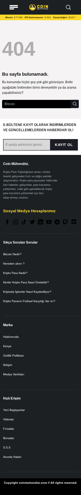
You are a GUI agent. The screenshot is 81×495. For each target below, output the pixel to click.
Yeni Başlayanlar (14, 410)
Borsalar (8, 438)
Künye (7, 346)
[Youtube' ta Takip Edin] (48, 222)
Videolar (8, 419)
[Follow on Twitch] (65, 222)
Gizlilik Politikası (13, 355)
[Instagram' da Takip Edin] (15, 222)
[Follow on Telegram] (57, 222)
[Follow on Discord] (73, 222)
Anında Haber (12, 457)
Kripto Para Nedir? (15, 273)
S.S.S (6, 447)
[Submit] (75, 104)
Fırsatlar (8, 428)
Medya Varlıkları (13, 374)
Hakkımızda (11, 336)
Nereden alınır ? (14, 263)
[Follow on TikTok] (23, 222)
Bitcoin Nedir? (12, 254)
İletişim (7, 365)
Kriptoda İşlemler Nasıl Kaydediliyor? (27, 291)
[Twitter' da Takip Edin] (32, 222)
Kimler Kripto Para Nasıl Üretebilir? (26, 282)
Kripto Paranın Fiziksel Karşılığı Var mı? (29, 301)
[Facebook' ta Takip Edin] (7, 222)
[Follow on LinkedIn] (40, 222)
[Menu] (13, 7)
